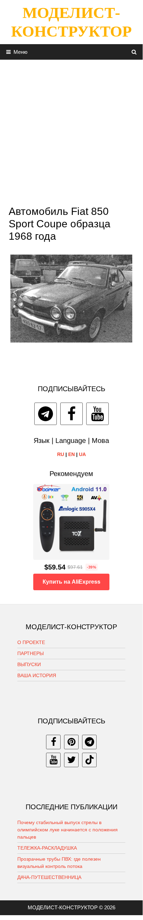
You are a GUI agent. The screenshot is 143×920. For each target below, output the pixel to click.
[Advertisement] (71, 131)
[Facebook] (71, 414)
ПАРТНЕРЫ (30, 653)
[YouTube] (97, 414)
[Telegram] (45, 414)
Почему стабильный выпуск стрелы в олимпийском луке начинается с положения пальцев (67, 830)
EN (71, 454)
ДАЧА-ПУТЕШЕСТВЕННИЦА (49, 877)
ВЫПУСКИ (29, 664)
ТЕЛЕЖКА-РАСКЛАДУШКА (47, 848)
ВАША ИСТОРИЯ (36, 675)
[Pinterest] (71, 742)
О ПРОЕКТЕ (31, 642)
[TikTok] (89, 760)
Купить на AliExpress (71, 582)
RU (60, 454)
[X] (71, 760)
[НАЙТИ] (134, 52)
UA (82, 454)
